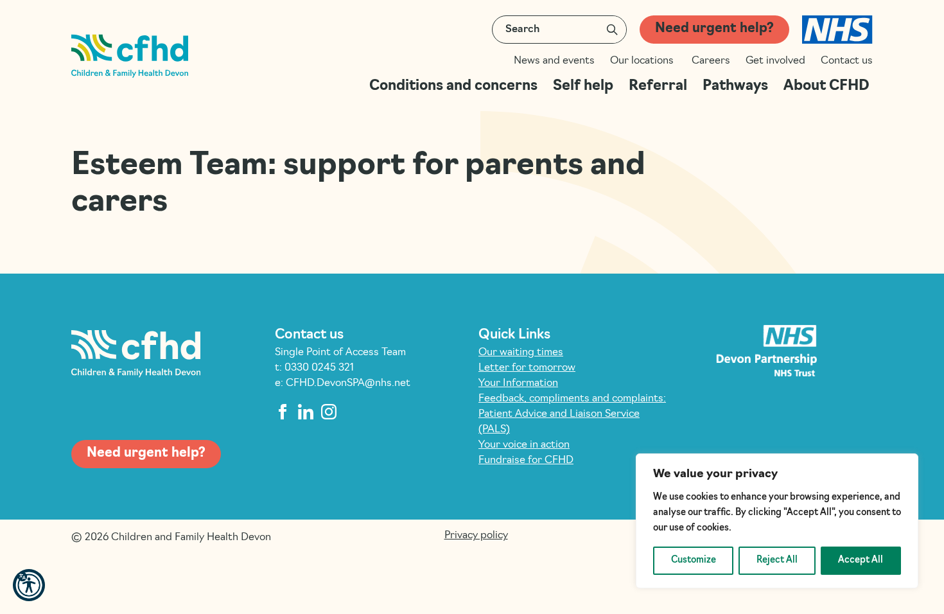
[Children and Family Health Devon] (129, 56)
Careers (711, 61)
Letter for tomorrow (526, 368)
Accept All (860, 560)
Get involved (775, 61)
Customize (693, 560)
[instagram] (329, 411)
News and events (554, 61)
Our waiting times (520, 352)
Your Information (518, 383)
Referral (658, 86)
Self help (583, 86)
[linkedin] (305, 411)
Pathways (735, 86)
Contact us (847, 61)
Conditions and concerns (453, 86)
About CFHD (828, 86)
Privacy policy (476, 536)
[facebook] (282, 411)
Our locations (643, 61)
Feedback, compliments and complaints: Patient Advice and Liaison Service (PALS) (572, 414)
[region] (777, 520)
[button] (29, 585)
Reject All (777, 560)
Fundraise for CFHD (525, 460)
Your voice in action (524, 445)
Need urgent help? (714, 28)
